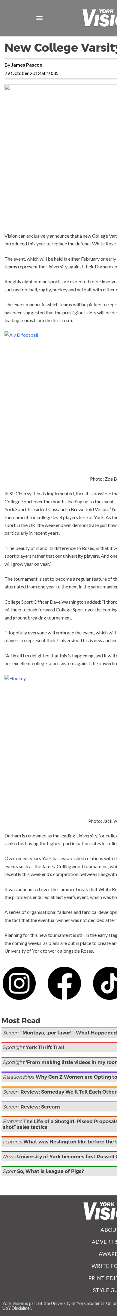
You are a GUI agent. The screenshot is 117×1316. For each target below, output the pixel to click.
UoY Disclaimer (16, 1308)
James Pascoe (26, 64)
